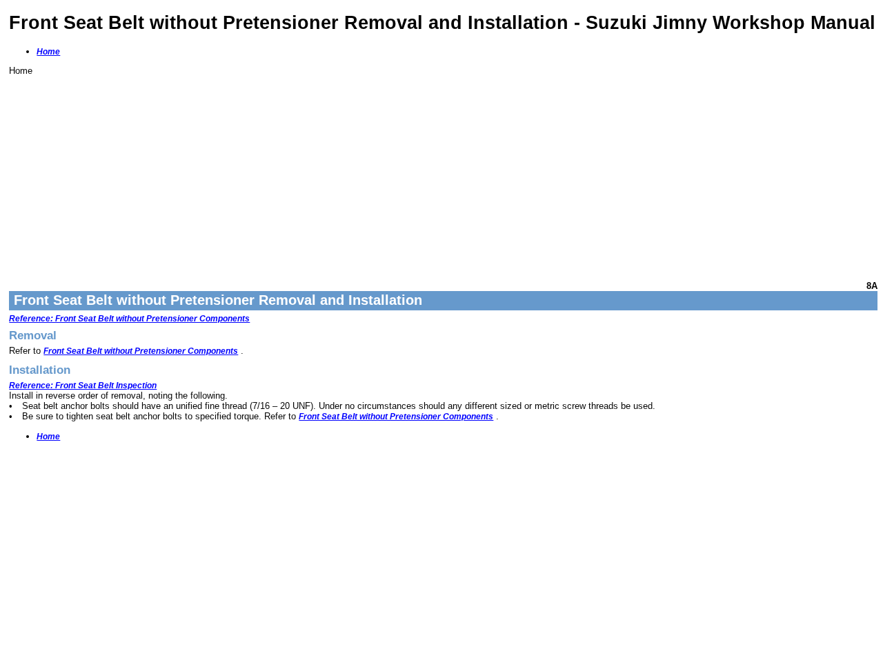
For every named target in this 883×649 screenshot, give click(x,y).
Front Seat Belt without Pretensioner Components (140, 351)
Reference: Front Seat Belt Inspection (83, 385)
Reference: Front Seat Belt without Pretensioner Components (129, 318)
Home (48, 52)
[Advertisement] (423, 172)
